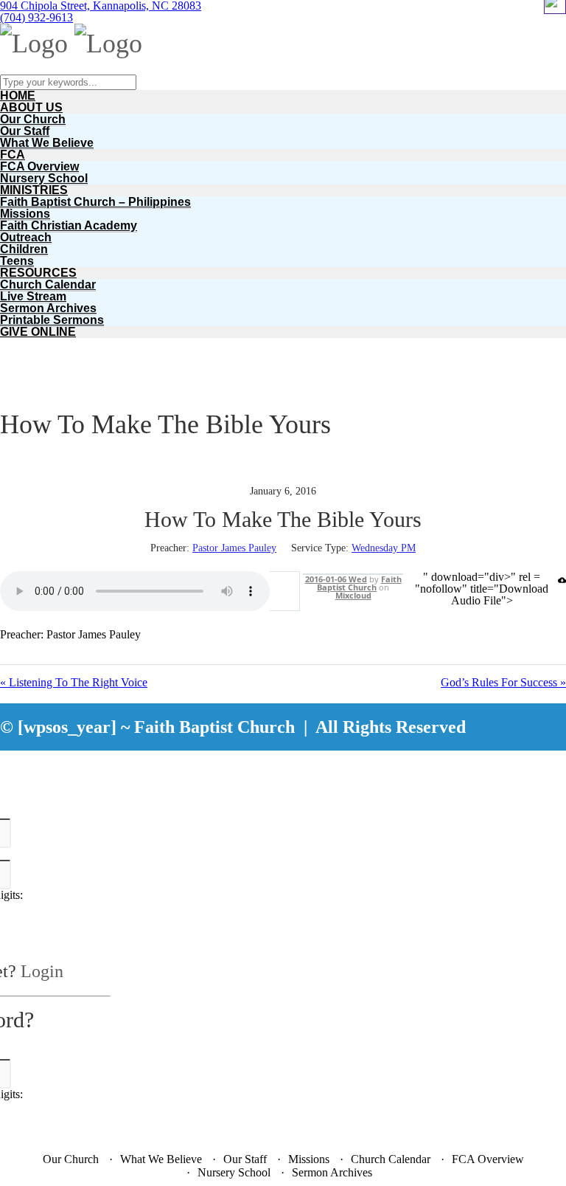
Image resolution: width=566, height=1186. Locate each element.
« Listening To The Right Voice (73, 683)
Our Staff (24, 131)
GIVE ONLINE (38, 331)
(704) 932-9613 (36, 17)
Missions (25, 213)
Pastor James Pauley (234, 548)
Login (42, 971)
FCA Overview (39, 166)
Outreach (26, 237)
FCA (12, 154)
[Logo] (34, 43)
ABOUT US (31, 107)
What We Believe (47, 143)
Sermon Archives (48, 308)
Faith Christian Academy (68, 225)
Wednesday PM (384, 548)
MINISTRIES (34, 190)
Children (24, 249)
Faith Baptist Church (359, 583)
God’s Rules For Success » (503, 683)
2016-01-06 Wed (336, 579)
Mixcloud (353, 595)
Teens (17, 261)
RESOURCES (38, 272)
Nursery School (44, 178)
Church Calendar (48, 284)
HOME (17, 95)
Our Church (33, 119)
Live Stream (33, 296)
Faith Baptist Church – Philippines (95, 202)
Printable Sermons (52, 320)
